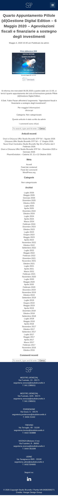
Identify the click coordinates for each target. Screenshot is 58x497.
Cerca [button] (42, 128)
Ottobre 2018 (29, 313)
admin (46, 43)
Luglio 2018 (29, 319)
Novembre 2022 (29, 242)
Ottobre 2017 (29, 329)
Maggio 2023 (29, 237)
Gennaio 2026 (29, 198)
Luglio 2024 (29, 216)
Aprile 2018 (29, 324)
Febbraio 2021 (29, 274)
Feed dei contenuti (29, 167)
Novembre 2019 (29, 292)
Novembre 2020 (29, 277)
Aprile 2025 (29, 208)
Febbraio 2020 (29, 287)
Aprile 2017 (29, 340)
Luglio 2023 (29, 232)
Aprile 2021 (29, 269)
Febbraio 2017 (29, 345)
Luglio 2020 (29, 279)
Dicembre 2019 (29, 290)
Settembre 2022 (29, 248)
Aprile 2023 (29, 240)
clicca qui (29, 110)
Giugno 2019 (29, 303)
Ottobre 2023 (29, 229)
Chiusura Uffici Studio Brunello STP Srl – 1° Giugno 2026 (29, 141)
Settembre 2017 (29, 332)
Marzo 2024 (29, 221)
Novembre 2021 (29, 261)
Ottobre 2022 (29, 245)
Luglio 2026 (29, 193)
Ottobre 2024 (29, 213)
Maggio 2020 (29, 282)
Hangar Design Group (32, 492)
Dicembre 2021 (29, 258)
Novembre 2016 (29, 347)
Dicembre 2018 (29, 311)
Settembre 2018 (29, 316)
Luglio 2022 (29, 250)
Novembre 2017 (29, 326)
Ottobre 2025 (29, 203)
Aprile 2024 (29, 219)
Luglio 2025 (29, 206)
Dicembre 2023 (29, 227)
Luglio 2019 (29, 300)
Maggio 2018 (29, 321)
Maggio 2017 (29, 337)
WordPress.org (29, 172)
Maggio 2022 (29, 253)
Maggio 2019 (29, 305)
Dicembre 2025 (29, 200)
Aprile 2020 (29, 284)
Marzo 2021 (29, 271)
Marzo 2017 (29, 342)
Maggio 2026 (29, 195)
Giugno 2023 (29, 234)
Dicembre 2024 (29, 211)
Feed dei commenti (29, 170)
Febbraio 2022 (29, 256)
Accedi (29, 164)
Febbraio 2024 (29, 224)
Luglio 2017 (29, 334)
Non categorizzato (34, 115)
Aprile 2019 (29, 308)
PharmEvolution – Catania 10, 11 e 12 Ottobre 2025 (29, 154)
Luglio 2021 (29, 266)
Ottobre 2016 (29, 350)
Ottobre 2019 (29, 295)
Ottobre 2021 (29, 263)
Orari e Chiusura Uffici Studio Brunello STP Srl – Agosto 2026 (29, 139)
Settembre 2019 (29, 297)
